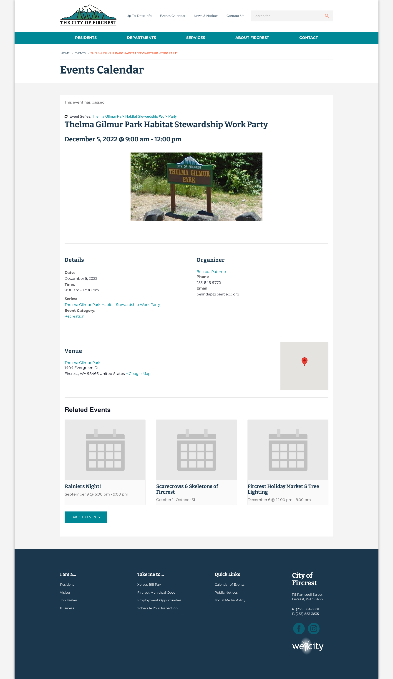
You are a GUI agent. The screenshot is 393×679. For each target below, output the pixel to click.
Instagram (314, 628)
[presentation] (105, 450)
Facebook (299, 628)
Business (67, 608)
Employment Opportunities (159, 600)
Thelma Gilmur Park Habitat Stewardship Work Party (112, 305)
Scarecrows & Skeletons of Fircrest (187, 489)
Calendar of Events (229, 584)
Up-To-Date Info (139, 16)
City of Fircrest (88, 15)
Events (80, 53)
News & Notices (206, 16)
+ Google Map (138, 373)
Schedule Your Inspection (157, 608)
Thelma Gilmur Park (83, 363)
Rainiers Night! (83, 486)
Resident (67, 584)
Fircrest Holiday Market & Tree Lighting (283, 489)
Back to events (85, 517)
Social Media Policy (230, 600)
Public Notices (226, 592)
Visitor (65, 592)
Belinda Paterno (211, 272)
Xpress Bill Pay (149, 584)
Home (65, 53)
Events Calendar (173, 16)
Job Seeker (68, 600)
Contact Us (235, 16)
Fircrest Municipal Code (156, 592)
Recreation (75, 316)
